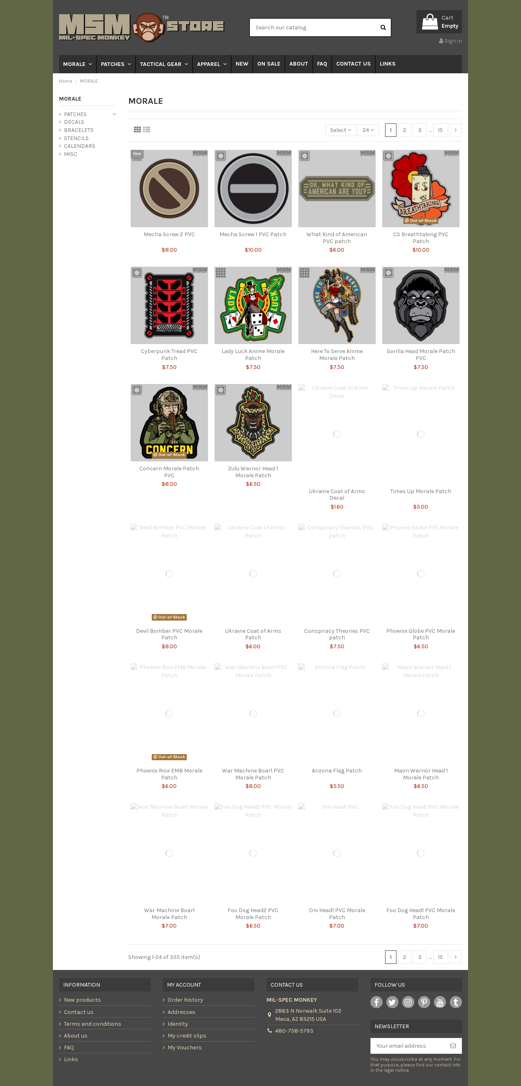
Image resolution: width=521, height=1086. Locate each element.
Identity (178, 1023)
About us (76, 1035)
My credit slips (187, 1035)
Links (71, 1059)
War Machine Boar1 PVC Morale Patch (253, 774)
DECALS (74, 121)
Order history (185, 999)
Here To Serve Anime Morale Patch (337, 355)
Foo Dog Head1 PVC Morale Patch (420, 914)
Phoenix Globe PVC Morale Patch (420, 634)
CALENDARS (79, 146)
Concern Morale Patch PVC (169, 472)
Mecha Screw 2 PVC (169, 234)
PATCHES (75, 114)
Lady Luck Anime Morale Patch (253, 355)
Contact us (79, 1012)
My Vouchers (185, 1047)
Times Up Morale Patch (420, 491)
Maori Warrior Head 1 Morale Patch (421, 774)
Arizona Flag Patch (337, 770)
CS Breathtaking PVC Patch (421, 238)
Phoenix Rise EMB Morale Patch (169, 774)
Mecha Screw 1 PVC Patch (253, 234)
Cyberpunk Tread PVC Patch (169, 355)
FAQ (69, 1047)
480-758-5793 (294, 1030)
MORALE (70, 98)
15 (440, 130)
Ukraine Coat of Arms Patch (253, 634)
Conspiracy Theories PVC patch (337, 634)
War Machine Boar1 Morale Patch (169, 914)
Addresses (181, 1012)
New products (82, 999)
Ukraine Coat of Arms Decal (337, 495)
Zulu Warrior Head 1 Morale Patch (253, 472)
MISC (70, 154)
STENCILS (76, 138)
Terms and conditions (92, 1023)
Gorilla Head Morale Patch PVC (421, 355)
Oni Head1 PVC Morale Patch (337, 914)
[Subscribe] (453, 1046)
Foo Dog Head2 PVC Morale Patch (253, 914)
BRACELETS (79, 130)
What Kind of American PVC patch (336, 238)
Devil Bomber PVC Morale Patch (169, 634)
